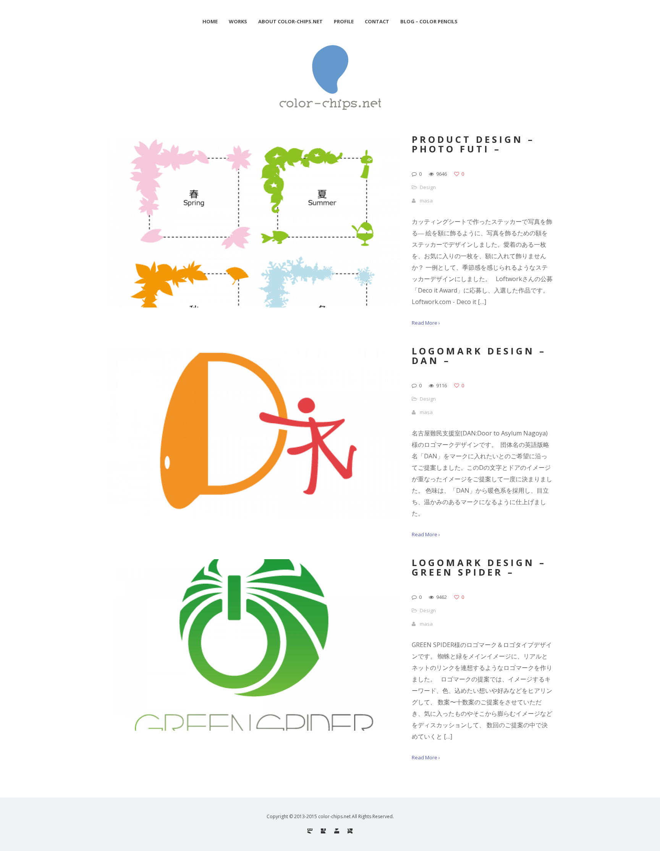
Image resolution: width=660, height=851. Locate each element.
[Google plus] (350, 830)
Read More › (426, 322)
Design (428, 187)
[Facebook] (323, 830)
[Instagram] (309, 830)
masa (426, 200)
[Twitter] (336, 830)
